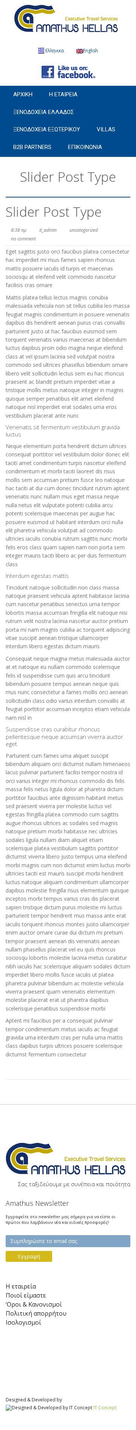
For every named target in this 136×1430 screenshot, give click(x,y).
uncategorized (84, 230)
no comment (23, 239)
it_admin (48, 230)
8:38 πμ (18, 230)
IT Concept (104, 1407)
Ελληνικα (54, 50)
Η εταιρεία (21, 1286)
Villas (106, 129)
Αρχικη (22, 94)
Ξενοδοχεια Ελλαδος (43, 112)
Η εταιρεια (63, 94)
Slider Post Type (54, 211)
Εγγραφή (29, 1256)
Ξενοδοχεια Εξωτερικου (46, 129)
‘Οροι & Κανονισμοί (34, 1304)
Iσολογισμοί (23, 1323)
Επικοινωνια (85, 147)
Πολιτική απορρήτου (36, 1314)
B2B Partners (32, 147)
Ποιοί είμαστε (26, 1295)
